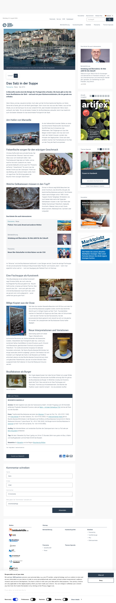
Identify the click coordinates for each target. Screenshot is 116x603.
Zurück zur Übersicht (17, 456)
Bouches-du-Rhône (39, 442)
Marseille (20, 442)
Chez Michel (14, 417)
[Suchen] (109, 19)
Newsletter (81, 16)
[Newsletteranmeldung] (95, 213)
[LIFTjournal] (20, 551)
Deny (100, 580)
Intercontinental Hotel (55, 417)
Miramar (41, 414)
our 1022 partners (16, 577)
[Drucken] (67, 456)
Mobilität (88, 25)
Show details (75, 599)
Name (8, 472)
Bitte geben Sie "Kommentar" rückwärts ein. (19, 500)
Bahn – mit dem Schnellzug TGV (50, 407)
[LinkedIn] (63, 456)
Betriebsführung (65, 25)
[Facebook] (60, 456)
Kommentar (9, 490)
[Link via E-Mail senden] (70, 456)
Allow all (101, 575)
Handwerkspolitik (78, 25)
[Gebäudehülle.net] (20, 530)
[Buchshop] (20, 556)
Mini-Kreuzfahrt (13, 431)
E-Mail (8, 481)
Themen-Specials (108, 25)
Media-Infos (98, 16)
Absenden (62, 510)
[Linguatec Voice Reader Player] (16, 76)
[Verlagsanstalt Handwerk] (20, 561)
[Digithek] (20, 568)
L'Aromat (10, 424)
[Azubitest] (20, 545)
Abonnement (90, 16)
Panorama (97, 25)
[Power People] (20, 535)
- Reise (12, 87)
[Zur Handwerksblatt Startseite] (8, 24)
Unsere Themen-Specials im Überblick (95, 186)
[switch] (33, 599)
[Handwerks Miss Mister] (20, 540)
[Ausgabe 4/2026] (95, 120)
